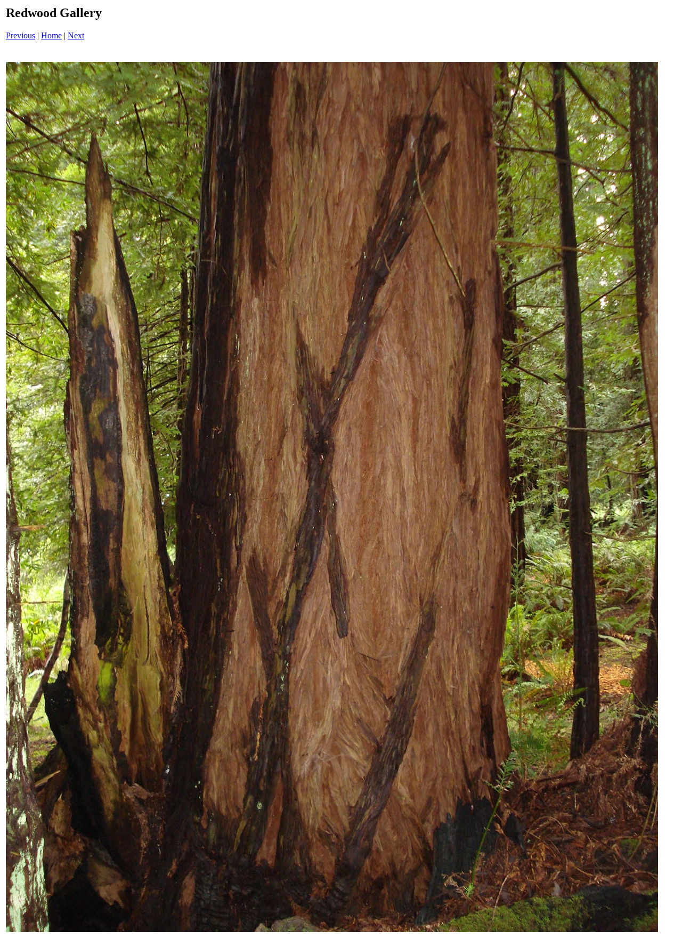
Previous (20, 35)
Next (76, 35)
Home (51, 35)
